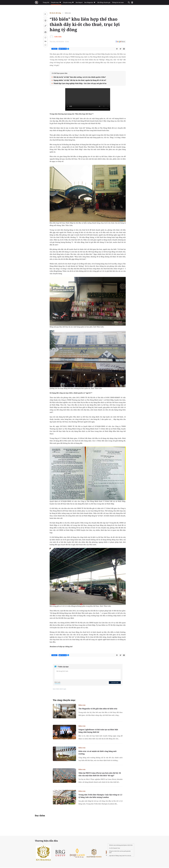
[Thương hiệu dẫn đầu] (105, 853)
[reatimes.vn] (36, 2)
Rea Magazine (88, 2)
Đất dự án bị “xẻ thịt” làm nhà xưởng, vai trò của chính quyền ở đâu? (80, 77)
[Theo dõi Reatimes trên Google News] (120, 42)
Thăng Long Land (120, 855)
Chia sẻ (54, 48)
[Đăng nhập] (132, 3)
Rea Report (79, 2)
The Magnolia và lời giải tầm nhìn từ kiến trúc (98, 708)
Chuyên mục (55, 2)
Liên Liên (58, 37)
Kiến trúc (68, 13)
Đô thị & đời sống (55, 13)
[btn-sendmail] (124, 49)
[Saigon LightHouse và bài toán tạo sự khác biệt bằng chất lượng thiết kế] (64, 732)
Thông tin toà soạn (118, 2)
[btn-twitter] (120, 49)
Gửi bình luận (114, 682)
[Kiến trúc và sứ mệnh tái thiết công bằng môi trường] (64, 754)
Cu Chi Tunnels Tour (114, 848)
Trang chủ (46, 2)
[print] (45, 32)
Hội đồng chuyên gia (103, 2)
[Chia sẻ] (45, 20)
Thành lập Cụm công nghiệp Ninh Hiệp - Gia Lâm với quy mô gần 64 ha (80, 83)
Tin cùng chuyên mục (64, 700)
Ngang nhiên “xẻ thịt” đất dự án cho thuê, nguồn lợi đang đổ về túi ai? (80, 80)
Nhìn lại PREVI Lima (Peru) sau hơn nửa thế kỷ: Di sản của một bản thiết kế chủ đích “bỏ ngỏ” (100, 774)
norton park (123, 851)
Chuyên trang (67, 2)
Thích (63, 48)
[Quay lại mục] (45, 14)
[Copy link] (45, 26)
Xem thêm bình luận (59, 689)
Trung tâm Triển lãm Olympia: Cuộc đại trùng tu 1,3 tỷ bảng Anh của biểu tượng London (100, 796)
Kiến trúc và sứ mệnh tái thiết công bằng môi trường (97, 752)
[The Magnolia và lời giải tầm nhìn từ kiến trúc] (64, 711)
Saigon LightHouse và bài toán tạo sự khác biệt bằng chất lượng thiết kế (98, 730)
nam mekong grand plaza (120, 845)
